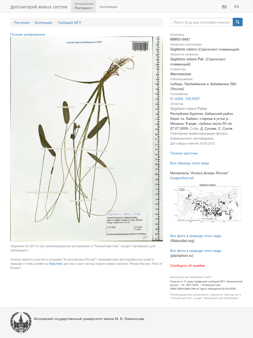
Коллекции (108, 6)
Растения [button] (82, 7)
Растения (21, 22)
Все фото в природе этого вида (195, 235)
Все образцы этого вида (189, 162)
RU (224, 6)
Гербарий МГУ (69, 22)
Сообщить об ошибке (187, 265)
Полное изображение (27, 34)
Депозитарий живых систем (38, 6)
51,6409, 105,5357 (185, 98)
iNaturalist (56, 263)
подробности (181, 177)
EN (236, 6)
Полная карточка (184, 152)
